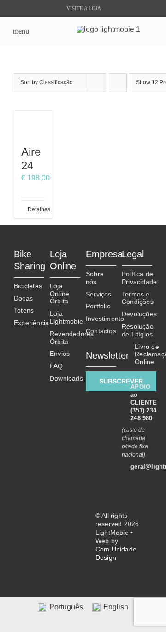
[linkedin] (80, 537)
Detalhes (30, 209)
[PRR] (40, 519)
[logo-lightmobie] (108, 29)
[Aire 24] (33, 123)
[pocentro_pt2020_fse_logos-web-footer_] (40, 554)
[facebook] (80, 513)
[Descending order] (118, 82)
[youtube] (80, 560)
